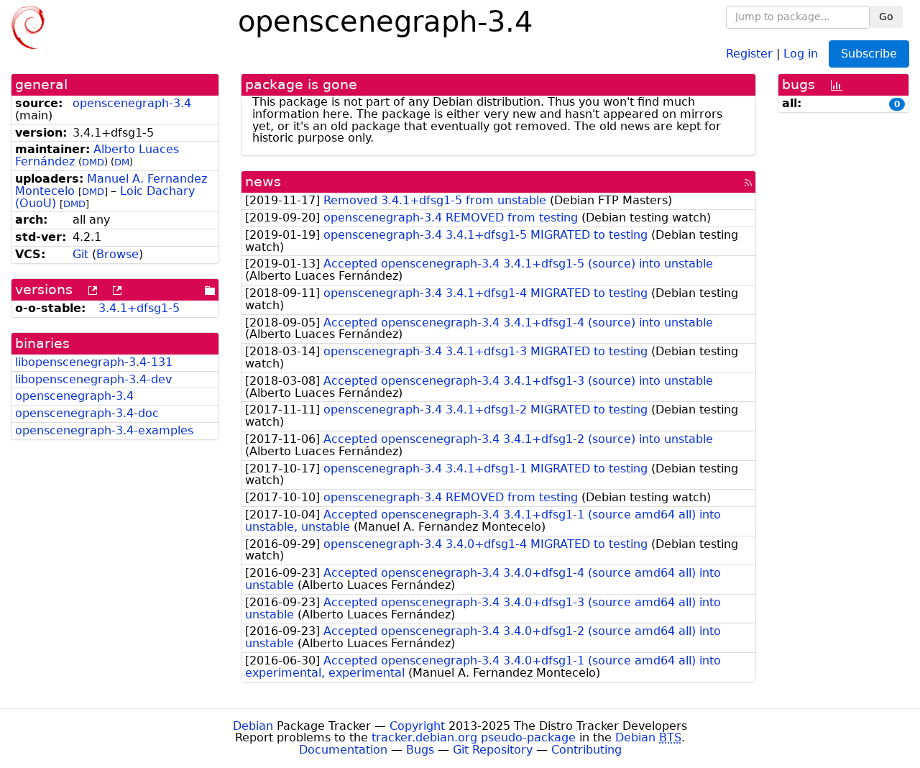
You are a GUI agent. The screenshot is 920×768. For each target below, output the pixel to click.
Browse (117, 254)
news (263, 181)
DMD (93, 162)
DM (121, 162)
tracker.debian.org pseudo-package (474, 737)
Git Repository (493, 749)
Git (80, 254)
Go (886, 16)
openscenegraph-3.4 (132, 103)
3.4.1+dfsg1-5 (139, 308)
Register (749, 53)
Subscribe (869, 53)
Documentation (343, 749)
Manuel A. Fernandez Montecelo (111, 185)
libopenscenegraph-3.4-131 (93, 362)
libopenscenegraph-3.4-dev (93, 379)
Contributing (586, 749)
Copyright (417, 726)
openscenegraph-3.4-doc (87, 413)
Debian (253, 726)
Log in (800, 53)
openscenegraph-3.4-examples (104, 430)
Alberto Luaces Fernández (97, 155)
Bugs (420, 749)
